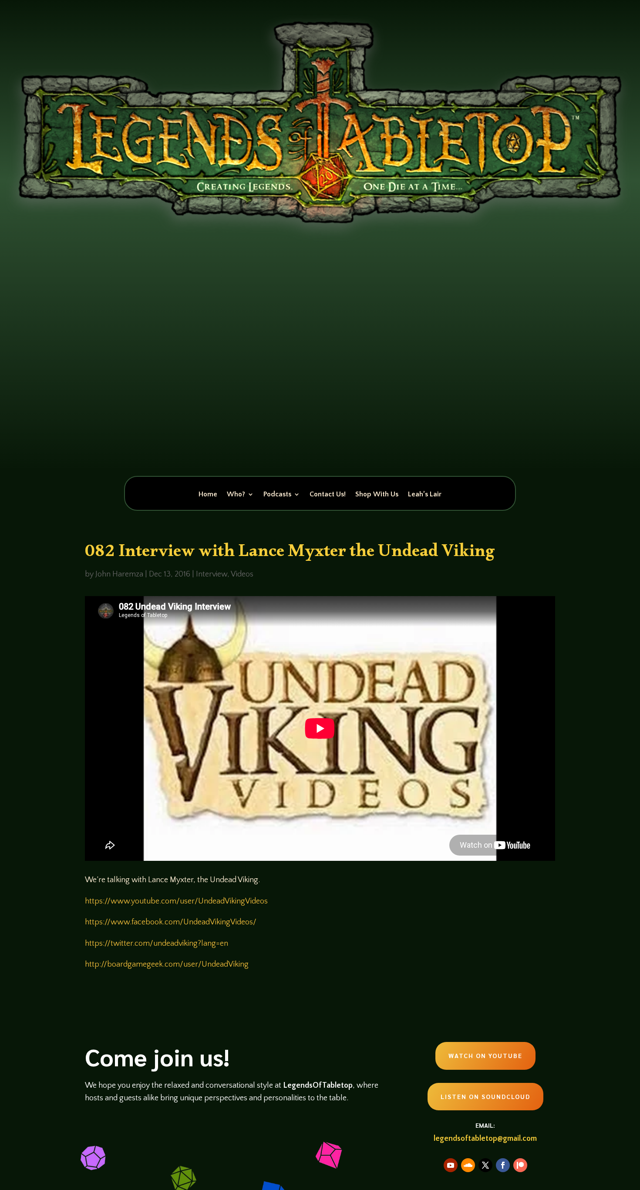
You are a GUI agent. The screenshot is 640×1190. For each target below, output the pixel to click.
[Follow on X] (485, 1165)
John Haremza (119, 574)
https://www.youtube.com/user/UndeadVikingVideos (176, 901)
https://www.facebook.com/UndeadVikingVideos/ (170, 922)
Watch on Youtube (485, 1055)
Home (208, 494)
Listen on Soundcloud (485, 1096)
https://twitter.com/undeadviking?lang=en (156, 943)
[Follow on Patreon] (520, 1165)
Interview (211, 574)
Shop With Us (376, 494)
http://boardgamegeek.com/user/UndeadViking (167, 964)
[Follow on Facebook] (503, 1165)
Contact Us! (328, 494)
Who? (236, 494)
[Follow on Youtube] (451, 1165)
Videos (242, 574)
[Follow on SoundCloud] (468, 1165)
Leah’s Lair (424, 494)
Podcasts (277, 494)
